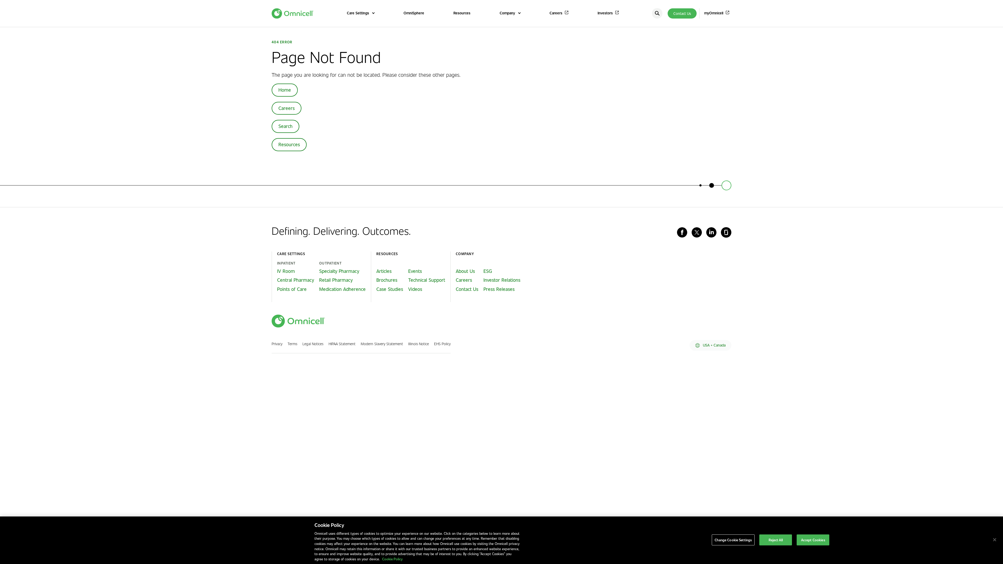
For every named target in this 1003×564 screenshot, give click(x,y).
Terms (292, 343)
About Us (465, 271)
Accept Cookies (813, 540)
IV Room (286, 271)
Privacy (277, 343)
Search (285, 126)
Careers (286, 108)
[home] (298, 321)
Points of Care (292, 289)
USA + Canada (714, 345)
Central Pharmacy (295, 280)
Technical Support (426, 280)
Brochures (386, 280)
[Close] (994, 539)
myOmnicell (713, 12)
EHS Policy (442, 343)
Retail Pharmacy (336, 280)
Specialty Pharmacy (339, 271)
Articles (384, 271)
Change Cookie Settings (733, 540)
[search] (657, 13)
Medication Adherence (342, 289)
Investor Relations (501, 280)
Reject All (776, 540)
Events (415, 271)
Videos (415, 289)
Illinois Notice (418, 343)
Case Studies (389, 289)
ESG (487, 271)
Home (284, 90)
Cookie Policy (392, 558)
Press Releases (499, 289)
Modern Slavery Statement (382, 343)
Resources (289, 144)
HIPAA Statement (342, 343)
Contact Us (682, 13)
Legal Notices (312, 343)
